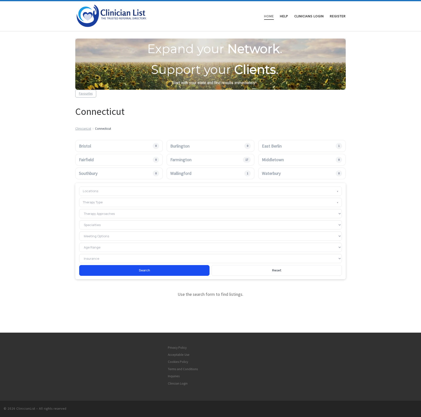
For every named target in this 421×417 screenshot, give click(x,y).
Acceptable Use (179, 355)
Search (144, 270)
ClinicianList (83, 129)
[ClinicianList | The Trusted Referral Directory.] (117, 15)
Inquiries (174, 376)
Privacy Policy (177, 348)
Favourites (86, 93)
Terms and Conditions (183, 369)
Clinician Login (178, 383)
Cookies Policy (178, 362)
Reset (276, 270)
